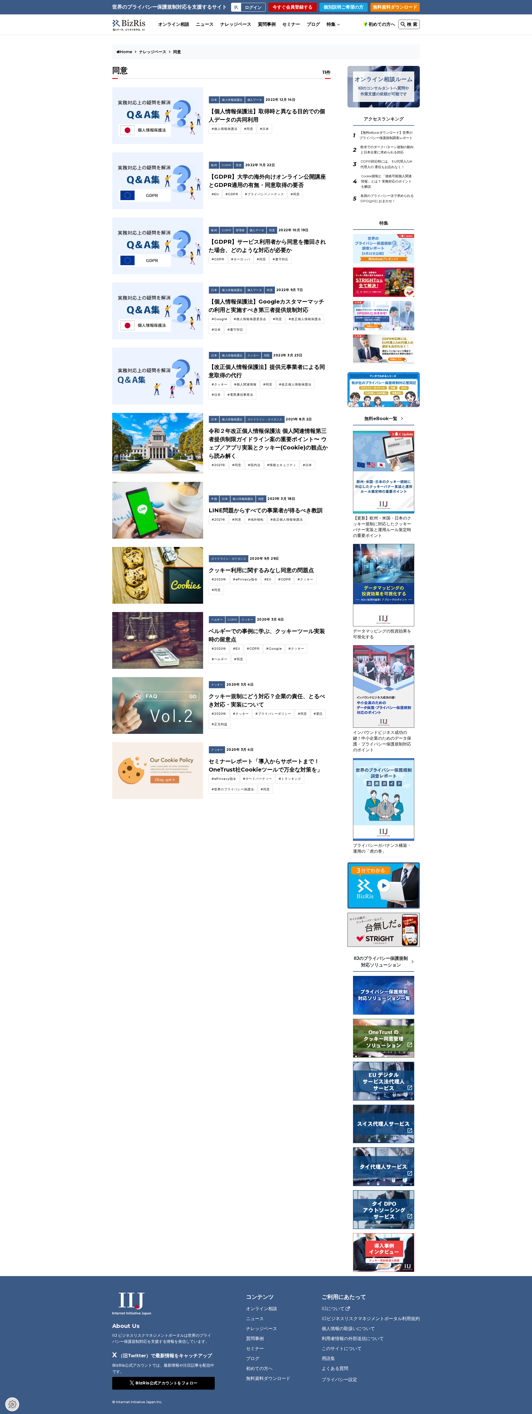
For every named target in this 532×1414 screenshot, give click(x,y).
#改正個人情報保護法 (305, 319)
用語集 (328, 1358)
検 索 (412, 24)
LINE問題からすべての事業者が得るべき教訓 (266, 510)
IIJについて (333, 1309)
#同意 (248, 129)
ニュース (205, 24)
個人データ (254, 100)
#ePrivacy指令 (245, 579)
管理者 (240, 230)
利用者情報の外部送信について (353, 1338)
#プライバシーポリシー (273, 714)
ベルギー (217, 619)
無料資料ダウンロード (395, 7)
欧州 (214, 165)
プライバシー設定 (339, 1379)
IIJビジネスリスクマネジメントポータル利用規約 (371, 1318)
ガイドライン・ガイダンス (264, 419)
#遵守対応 (280, 259)
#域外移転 (256, 519)
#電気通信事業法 (240, 395)
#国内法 (254, 465)
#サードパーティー (257, 779)
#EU (215, 194)
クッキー (253, 355)
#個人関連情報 (245, 384)
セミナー (291, 24)
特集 (331, 24)
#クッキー (219, 384)
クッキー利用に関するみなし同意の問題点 (261, 570)
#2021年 (219, 465)
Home (126, 51)
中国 (214, 499)
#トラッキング (290, 779)
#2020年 (219, 579)
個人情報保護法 (232, 100)
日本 (214, 100)
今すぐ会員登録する (293, 7)
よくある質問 (335, 1368)
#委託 (318, 714)
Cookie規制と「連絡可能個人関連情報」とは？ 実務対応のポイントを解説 (386, 181)
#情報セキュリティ (281, 465)
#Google (219, 319)
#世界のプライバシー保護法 (233, 789)
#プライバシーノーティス (264, 194)
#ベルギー (219, 659)
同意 (239, 165)
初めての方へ (382, 24)
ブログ (313, 24)
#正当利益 (219, 724)
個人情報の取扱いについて (348, 1328)
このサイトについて (342, 1348)
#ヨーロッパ (240, 259)
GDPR (226, 165)
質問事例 (267, 24)
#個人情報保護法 (224, 129)
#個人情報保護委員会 (250, 319)
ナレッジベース (235, 24)
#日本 (264, 129)
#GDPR (232, 194)
